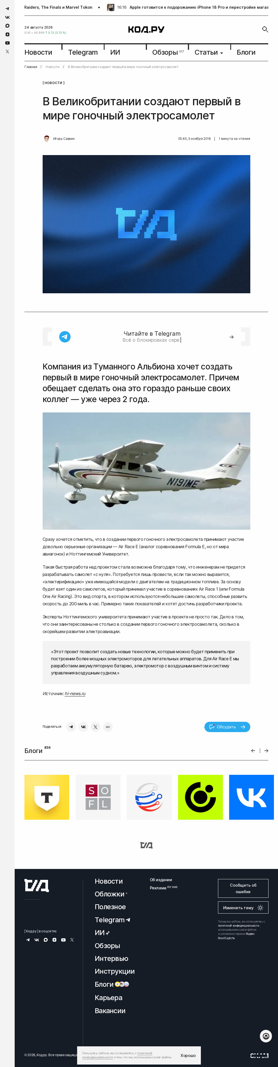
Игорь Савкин (64, 139)
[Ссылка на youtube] (7, 43)
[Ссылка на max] (7, 25)
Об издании (161, 879)
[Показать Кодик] (266, 1036)
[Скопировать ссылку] (108, 727)
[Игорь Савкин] (47, 139)
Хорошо (188, 1055)
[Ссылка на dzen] (7, 34)
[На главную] (146, 29)
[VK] (83, 727)
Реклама (161, 888)
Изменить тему (238, 907)
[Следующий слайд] (266, 751)
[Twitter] (95, 727)
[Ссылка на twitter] (7, 51)
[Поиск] (265, 29)
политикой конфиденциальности (238, 925)
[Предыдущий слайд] (253, 751)
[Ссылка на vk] (7, 17)
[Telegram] (71, 727)
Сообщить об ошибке (243, 888)
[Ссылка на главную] (36, 885)
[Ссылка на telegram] (7, 8)
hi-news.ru (75, 693)
